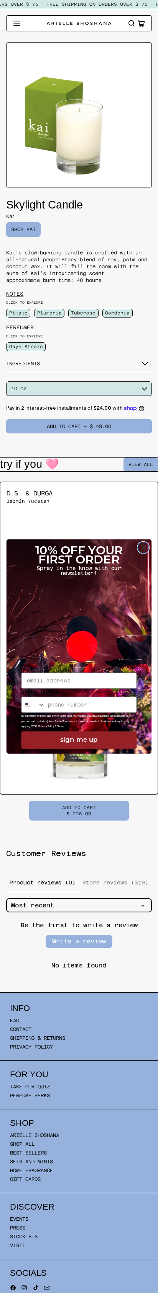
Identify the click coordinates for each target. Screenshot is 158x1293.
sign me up (79, 740)
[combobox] (33, 704)
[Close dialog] (143, 547)
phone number (40, 692)
